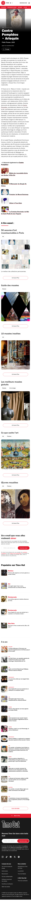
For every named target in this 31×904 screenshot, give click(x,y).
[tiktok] (6, 857)
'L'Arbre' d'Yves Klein (15, 203)
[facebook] (11, 857)
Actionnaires (5, 871)
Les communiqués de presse (7, 867)
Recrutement (5, 874)
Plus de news (15, 808)
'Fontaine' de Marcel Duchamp (18, 195)
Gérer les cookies (6, 886)
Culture (25, 7)
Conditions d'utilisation (7, 884)
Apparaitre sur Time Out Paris (22, 867)
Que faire (20, 7)
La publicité (21, 871)
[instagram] (2, 857)
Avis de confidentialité (7, 876)
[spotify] (19, 857)
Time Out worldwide (22, 880)
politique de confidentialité (15, 553)
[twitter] (15, 857)
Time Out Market (22, 874)
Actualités (3, 7)
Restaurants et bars (11, 7)
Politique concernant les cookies (7, 880)
